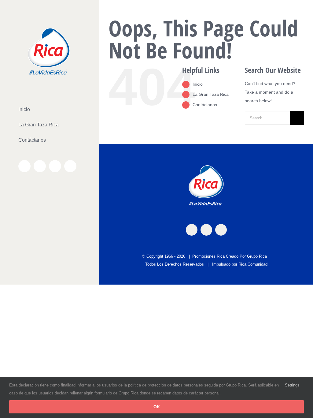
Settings (293, 385)
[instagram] (206, 230)
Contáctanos (205, 104)
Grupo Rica (257, 256)
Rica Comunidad (252, 264)
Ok (156, 406)
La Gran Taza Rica (211, 94)
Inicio (198, 84)
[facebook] (191, 230)
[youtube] (221, 230)
